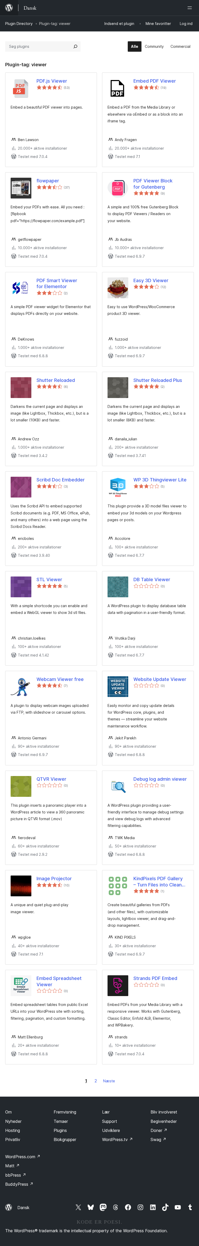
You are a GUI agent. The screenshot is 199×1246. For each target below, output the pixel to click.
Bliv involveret (164, 1112)
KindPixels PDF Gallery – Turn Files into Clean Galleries (158, 882)
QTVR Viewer (51, 779)
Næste (109, 1081)
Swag (158, 1139)
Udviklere (111, 1130)
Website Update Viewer (159, 679)
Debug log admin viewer (160, 779)
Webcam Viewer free (60, 679)
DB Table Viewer (151, 579)
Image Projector (54, 878)
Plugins (60, 1130)
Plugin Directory (19, 23)
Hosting (12, 1130)
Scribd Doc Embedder (61, 479)
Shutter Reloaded (56, 380)
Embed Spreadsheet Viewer (59, 981)
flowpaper (48, 180)
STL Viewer (49, 579)
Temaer (61, 1121)
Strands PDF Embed (155, 978)
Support (109, 1121)
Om (8, 1112)
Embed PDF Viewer (154, 81)
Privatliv (12, 1139)
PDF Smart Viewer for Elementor (57, 283)
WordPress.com (22, 1156)
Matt (12, 1165)
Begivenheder (164, 1121)
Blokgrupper (65, 1139)
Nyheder (13, 1121)
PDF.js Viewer (52, 81)
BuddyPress (19, 1184)
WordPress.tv (117, 1139)
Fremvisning (65, 1112)
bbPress (15, 1175)
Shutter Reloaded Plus (157, 380)
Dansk (23, 1207)
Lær (106, 1112)
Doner (159, 1130)
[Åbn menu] (190, 8)
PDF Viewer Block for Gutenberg (153, 183)
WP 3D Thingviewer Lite (160, 479)
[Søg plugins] (75, 46)
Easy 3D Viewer (150, 280)
